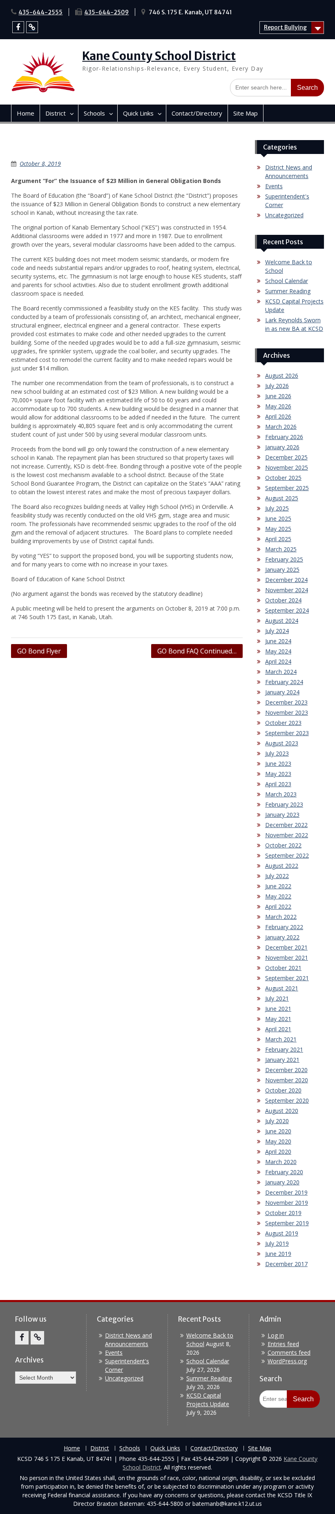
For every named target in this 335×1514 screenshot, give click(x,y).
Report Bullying (285, 27)
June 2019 (278, 1254)
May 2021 (278, 1019)
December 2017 (286, 1264)
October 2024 (283, 600)
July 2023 (277, 753)
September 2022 (287, 855)
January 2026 (282, 447)
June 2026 (278, 396)
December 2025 (286, 457)
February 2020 (284, 1172)
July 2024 (277, 631)
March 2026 (281, 426)
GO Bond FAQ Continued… (197, 651)
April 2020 (278, 1151)
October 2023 (283, 723)
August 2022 (281, 866)
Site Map (245, 113)
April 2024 (278, 661)
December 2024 (286, 580)
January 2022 (282, 937)
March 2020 (281, 1162)
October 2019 (283, 1213)
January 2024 (282, 692)
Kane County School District (159, 56)
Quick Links (138, 113)
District (55, 113)
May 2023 (278, 774)
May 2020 (278, 1141)
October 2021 (283, 968)
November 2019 (286, 1202)
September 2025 (287, 488)
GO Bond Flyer (39, 651)
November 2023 (286, 712)
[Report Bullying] (32, 27)
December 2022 (286, 825)
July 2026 (277, 386)
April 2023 (278, 784)
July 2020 (277, 1121)
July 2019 (277, 1243)
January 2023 (282, 814)
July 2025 (277, 508)
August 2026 (281, 375)
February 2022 (284, 927)
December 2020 (286, 1070)
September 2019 (287, 1223)
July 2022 (277, 876)
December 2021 (286, 947)
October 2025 (283, 478)
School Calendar (286, 281)
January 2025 (282, 569)
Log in (276, 1335)
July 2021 (277, 998)
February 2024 (284, 682)
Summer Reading (287, 291)
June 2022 (278, 886)
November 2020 (286, 1080)
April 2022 (278, 906)
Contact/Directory (197, 113)
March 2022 (281, 917)
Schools (94, 113)
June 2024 (278, 641)
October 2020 (283, 1090)
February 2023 (284, 804)
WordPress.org (287, 1361)
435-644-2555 (40, 12)
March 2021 (281, 1039)
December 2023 (286, 702)
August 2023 (281, 743)
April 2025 (278, 539)
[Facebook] (18, 27)
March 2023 (281, 794)
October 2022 (283, 845)
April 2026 (278, 416)
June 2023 (278, 763)
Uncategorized (284, 215)
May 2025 (278, 529)
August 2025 (281, 498)
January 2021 (282, 1060)
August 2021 (281, 988)
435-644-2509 (106, 12)
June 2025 (278, 518)
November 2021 (286, 957)
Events (274, 186)
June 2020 (278, 1131)
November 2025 (286, 467)
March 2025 (281, 549)
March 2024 (281, 672)
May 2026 (278, 406)
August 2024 (281, 620)
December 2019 (286, 1192)
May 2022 (278, 896)
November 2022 (286, 835)
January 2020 (282, 1182)
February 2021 (284, 1049)
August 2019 (281, 1233)
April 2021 (278, 1029)
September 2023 (287, 733)
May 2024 (278, 651)
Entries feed (283, 1344)
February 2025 (284, 559)
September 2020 (287, 1100)
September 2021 (287, 978)
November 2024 (286, 590)
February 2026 (284, 437)
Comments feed (289, 1352)
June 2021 (278, 1008)
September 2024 (287, 610)
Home (25, 113)
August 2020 (281, 1111)
